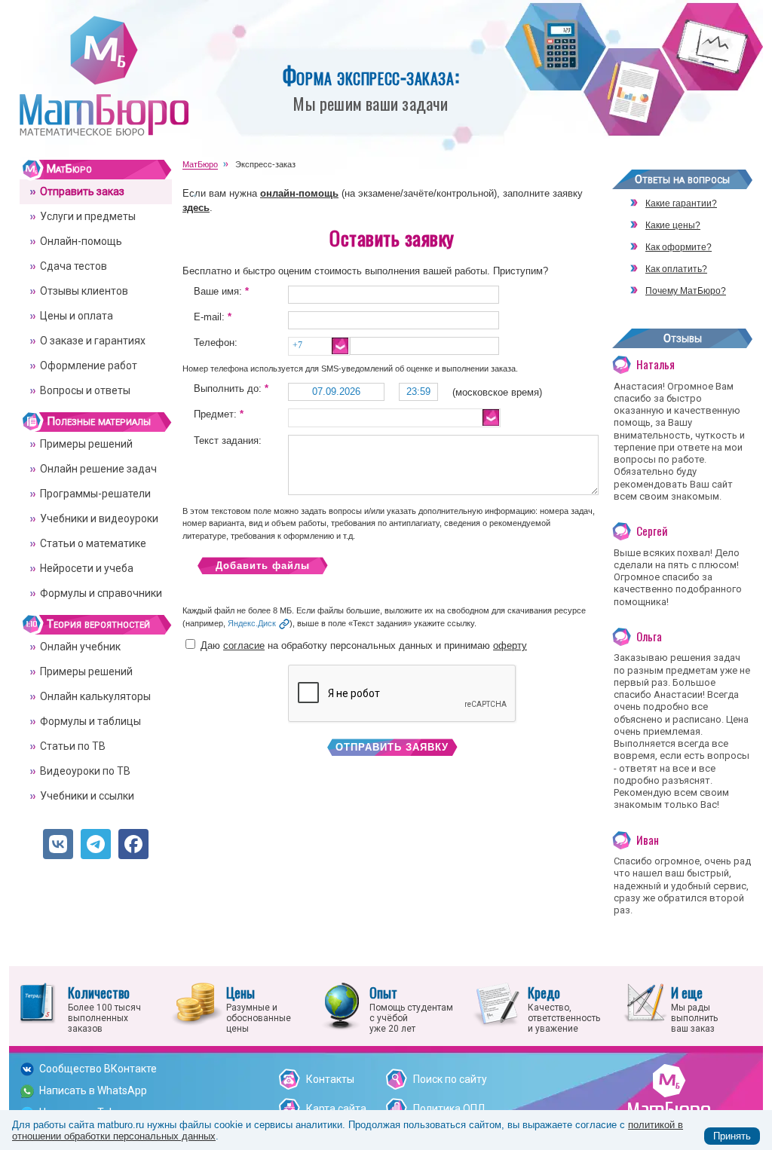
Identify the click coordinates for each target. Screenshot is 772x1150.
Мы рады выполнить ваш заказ (694, 1008)
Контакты (330, 1079)
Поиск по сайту (450, 1079)
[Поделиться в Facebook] (133, 844)
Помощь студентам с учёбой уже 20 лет (411, 1008)
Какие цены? (672, 225)
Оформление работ (88, 365)
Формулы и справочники (101, 593)
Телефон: (215, 342)
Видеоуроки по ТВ (85, 771)
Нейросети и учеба (86, 568)
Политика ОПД (449, 1109)
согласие (244, 645)
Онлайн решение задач (98, 469)
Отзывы (682, 338)
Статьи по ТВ (73, 746)
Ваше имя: (221, 291)
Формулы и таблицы (90, 721)
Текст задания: (228, 440)
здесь (196, 207)
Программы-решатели (95, 494)
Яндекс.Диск (252, 623)
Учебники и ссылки (87, 796)
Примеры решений (86, 444)
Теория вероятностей (98, 624)
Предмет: (219, 414)
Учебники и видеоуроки (99, 518)
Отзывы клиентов (84, 291)
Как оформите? (678, 247)
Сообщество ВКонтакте (98, 1069)
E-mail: (212, 317)
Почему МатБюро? (685, 291)
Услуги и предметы (88, 216)
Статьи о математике (93, 543)
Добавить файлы (263, 565)
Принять (732, 1136)
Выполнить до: (231, 388)
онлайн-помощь (299, 193)
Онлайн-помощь (81, 241)
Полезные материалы (99, 421)
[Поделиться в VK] (58, 844)
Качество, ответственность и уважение (564, 1008)
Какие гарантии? (681, 203)
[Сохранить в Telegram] (96, 844)
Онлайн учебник (80, 647)
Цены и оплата (76, 316)
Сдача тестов (73, 266)
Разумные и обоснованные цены (258, 1008)
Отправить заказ (82, 191)
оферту (510, 645)
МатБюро (69, 169)
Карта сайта (336, 1109)
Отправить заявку (392, 747)
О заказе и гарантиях (93, 341)
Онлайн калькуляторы (95, 696)
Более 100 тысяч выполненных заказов (104, 1008)
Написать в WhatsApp (93, 1090)
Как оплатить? (676, 269)
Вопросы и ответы (85, 390)
